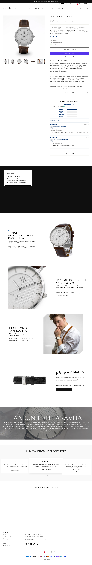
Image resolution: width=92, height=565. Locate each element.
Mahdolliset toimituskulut (59, 21)
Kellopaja (5, 534)
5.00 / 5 (73, 104)
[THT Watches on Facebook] (28, 544)
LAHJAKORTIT (59, 8)
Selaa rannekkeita (64, 389)
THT (43, 8)
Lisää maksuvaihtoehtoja (69, 56)
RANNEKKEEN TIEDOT (69, 95)
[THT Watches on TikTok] (34, 544)
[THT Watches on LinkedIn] (37, 544)
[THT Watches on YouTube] (31, 544)
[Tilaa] (45, 539)
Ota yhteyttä (5, 541)
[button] (53, 37)
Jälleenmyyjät (6, 539)
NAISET (37, 8)
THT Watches (69, 157)
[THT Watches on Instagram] (26, 544)
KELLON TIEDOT (69, 92)
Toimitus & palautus (7, 536)
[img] (53, 124)
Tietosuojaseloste (7, 545)
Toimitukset (69, 153)
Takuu (4, 543)
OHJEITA (50, 8)
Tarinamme (5, 532)
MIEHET (30, 8)
